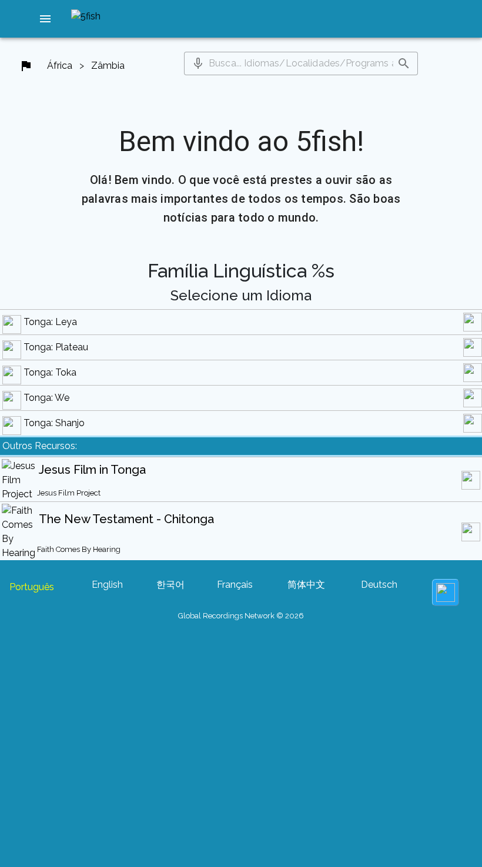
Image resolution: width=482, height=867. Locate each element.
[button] (45, 18)
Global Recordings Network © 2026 (241, 615)
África (59, 65)
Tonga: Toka (50, 372)
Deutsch (379, 584)
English (107, 584)
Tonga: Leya (50, 321)
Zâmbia (108, 65)
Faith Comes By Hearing (78, 549)
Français (235, 584)
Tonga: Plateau (56, 347)
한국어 (170, 584)
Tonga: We (46, 397)
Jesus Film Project (69, 492)
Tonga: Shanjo (54, 423)
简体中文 (306, 584)
